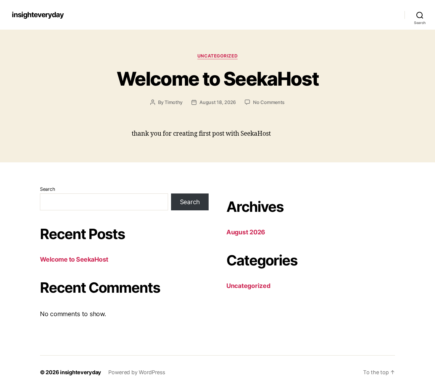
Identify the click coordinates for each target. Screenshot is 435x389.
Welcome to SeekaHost (217, 78)
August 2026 (245, 232)
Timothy (174, 102)
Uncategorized (217, 56)
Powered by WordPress (136, 372)
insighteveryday (38, 14)
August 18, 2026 (217, 102)
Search (47, 189)
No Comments (269, 102)
